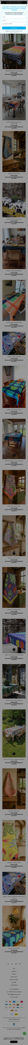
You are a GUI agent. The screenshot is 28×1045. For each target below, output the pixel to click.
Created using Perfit (14, 32)
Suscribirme (14, 28)
